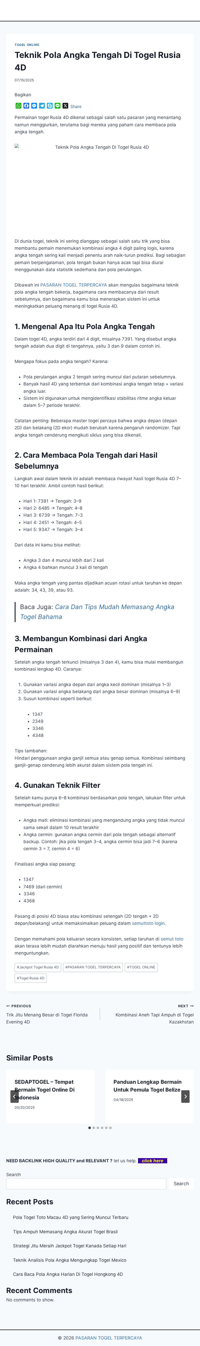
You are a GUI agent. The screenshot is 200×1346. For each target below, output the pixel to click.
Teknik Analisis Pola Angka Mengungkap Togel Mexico (69, 1260)
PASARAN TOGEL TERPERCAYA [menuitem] (73, 285)
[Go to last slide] (14, 1096)
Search (13, 1174)
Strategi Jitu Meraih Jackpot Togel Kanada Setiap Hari (69, 1245)
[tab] (89, 1128)
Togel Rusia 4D (31, 978)
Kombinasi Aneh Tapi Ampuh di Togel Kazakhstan (155, 1014)
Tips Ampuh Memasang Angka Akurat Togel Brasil (65, 1231)
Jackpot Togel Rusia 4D (38, 967)
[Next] (185, 1096)
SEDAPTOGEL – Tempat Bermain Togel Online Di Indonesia (44, 1090)
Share (76, 106)
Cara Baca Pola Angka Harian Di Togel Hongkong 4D (68, 1274)
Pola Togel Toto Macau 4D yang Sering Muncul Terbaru (70, 1217)
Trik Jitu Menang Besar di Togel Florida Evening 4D (47, 1014)
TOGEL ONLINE (27, 45)
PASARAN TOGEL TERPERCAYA (93, 967)
